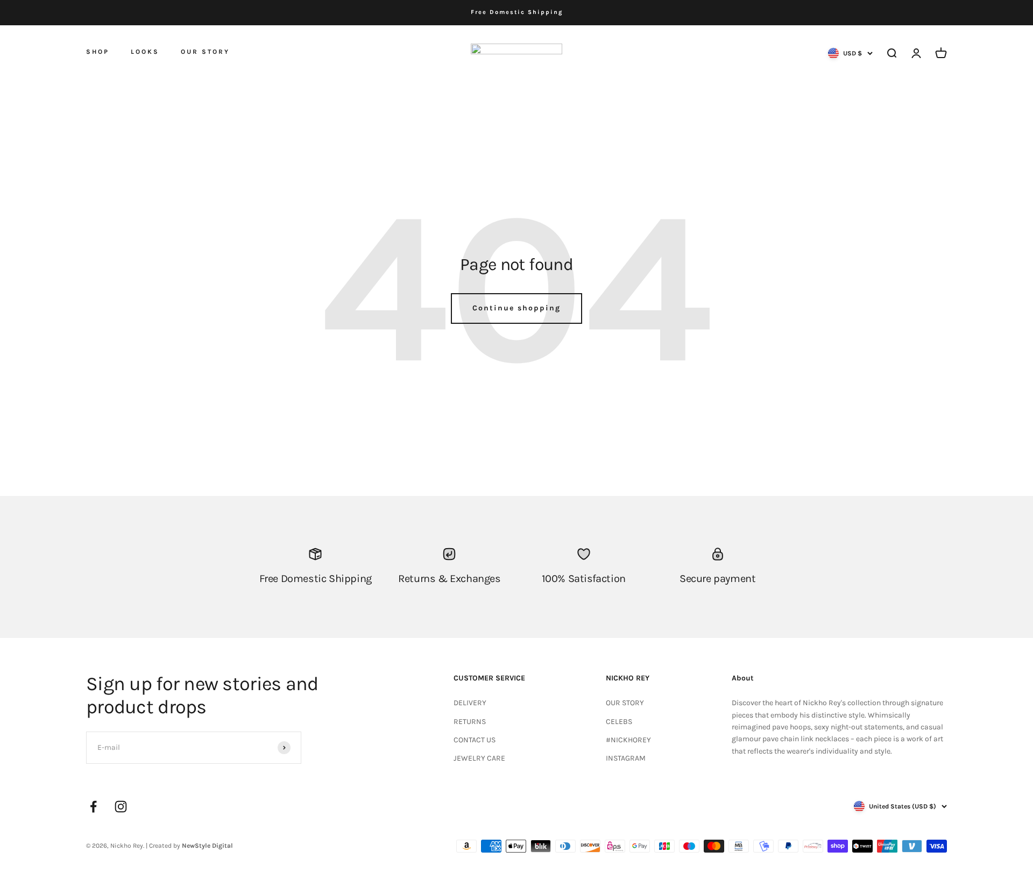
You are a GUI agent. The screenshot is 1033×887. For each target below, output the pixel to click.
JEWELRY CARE (479, 758)
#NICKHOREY (628, 739)
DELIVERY (470, 702)
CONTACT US (475, 739)
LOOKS (145, 51)
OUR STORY (205, 51)
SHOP (97, 51)
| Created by (189, 845)
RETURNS (470, 721)
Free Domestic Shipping (517, 12)
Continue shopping (516, 308)
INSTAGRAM (626, 758)
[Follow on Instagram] (121, 806)
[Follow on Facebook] (93, 806)
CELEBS (619, 721)
